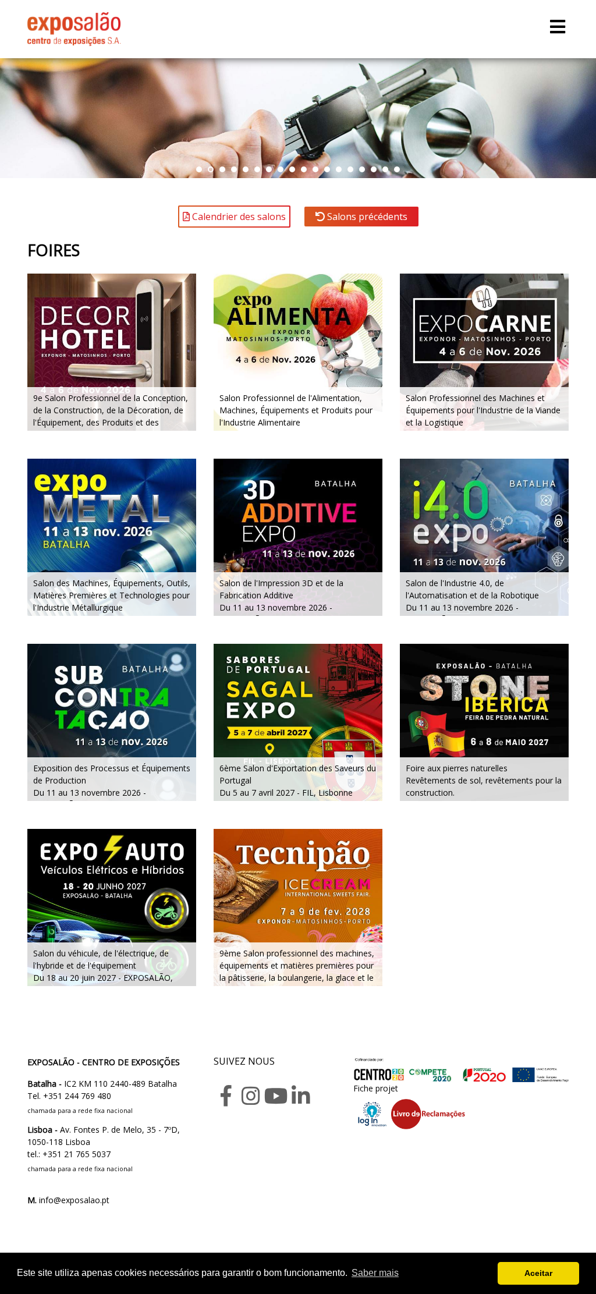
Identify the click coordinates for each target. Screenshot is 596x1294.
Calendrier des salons (238, 216)
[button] (199, 169)
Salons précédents (366, 216)
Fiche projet (375, 1088)
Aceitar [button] (538, 1273)
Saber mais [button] (375, 1273)
